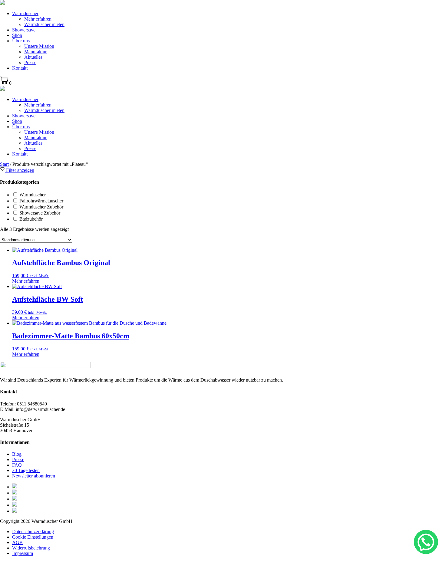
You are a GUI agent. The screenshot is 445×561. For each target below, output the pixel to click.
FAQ (17, 465)
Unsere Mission (39, 46)
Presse (30, 62)
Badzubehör (31, 218)
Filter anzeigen (19, 170)
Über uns (21, 40)
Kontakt (20, 68)
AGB (17, 542)
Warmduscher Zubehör (41, 206)
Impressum (22, 553)
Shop (17, 35)
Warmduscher (25, 13)
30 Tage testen (26, 470)
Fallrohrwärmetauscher (41, 200)
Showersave (23, 29)
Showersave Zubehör (39, 212)
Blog (16, 454)
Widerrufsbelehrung (31, 547)
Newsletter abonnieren (33, 475)
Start (4, 164)
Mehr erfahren (37, 18)
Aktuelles (33, 57)
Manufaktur (35, 51)
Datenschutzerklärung (33, 531)
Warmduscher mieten (44, 24)
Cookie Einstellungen (32, 537)
